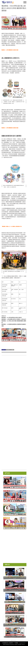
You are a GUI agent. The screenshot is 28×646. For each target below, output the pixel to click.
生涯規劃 (12, 349)
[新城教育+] (8, 2)
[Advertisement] (14, 413)
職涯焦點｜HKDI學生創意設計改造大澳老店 (12, 317)
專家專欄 (7, 349)
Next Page (14, 345)
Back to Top (13, 640)
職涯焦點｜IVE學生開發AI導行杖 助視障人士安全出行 (14, 319)
